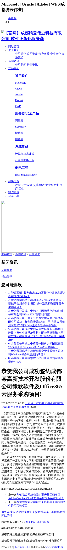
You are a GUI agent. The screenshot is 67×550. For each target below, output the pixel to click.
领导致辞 (43, 53)
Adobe (19, 94)
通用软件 (21, 76)
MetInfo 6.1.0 (22, 546)
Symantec (20, 126)
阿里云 (19, 120)
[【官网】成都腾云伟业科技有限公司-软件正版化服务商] (33, 38)
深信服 (19, 132)
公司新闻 (20, 64)
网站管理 (6, 515)
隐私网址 (59, 512)
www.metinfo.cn (54, 546)
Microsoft (20, 82)
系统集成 (21, 146)
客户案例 (13, 192)
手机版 (12, 18)
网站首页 (13, 46)
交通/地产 (39, 185)
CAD (18, 106)
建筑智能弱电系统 (26, 174)
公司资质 (32, 53)
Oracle (18, 88)
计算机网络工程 (24, 160)
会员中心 (13, 195)
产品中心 (13, 68)
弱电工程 (21, 167)
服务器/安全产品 (27, 113)
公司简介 (20, 53)
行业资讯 (32, 64)
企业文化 (55, 53)
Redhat (19, 100)
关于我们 (13, 50)
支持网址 (37, 512)
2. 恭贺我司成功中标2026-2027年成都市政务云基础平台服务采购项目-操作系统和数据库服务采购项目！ (36, 303)
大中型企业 (52, 185)
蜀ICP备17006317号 (37, 522)
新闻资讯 (13, 61)
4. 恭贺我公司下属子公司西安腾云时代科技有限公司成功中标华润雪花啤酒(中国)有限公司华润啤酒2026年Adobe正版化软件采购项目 (36, 322)
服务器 (19, 139)
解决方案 (13, 181)
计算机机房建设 (24, 153)
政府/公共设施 (23, 185)
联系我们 (26, 512)
